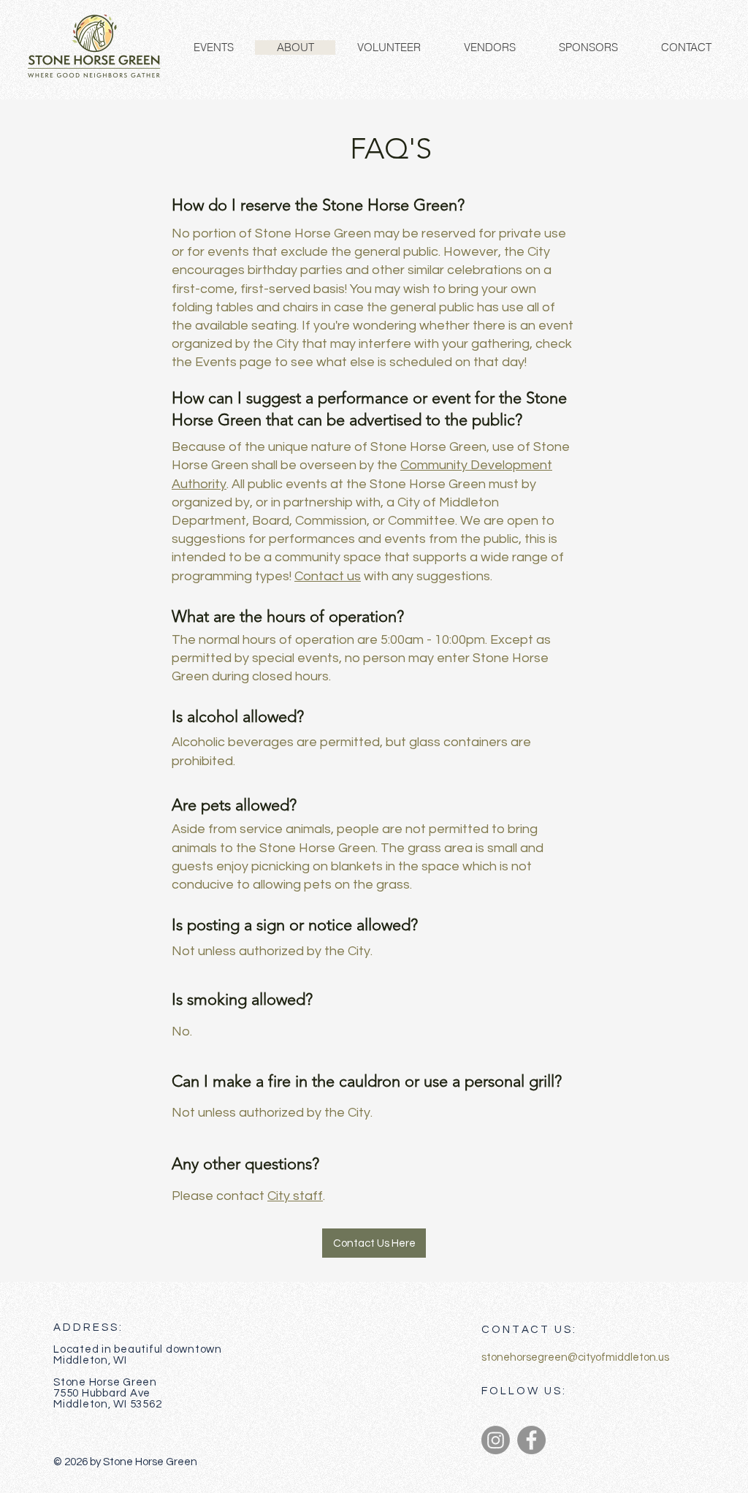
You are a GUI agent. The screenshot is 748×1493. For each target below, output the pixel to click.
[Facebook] (531, 1440)
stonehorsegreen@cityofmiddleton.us (575, 1357)
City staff (295, 1196)
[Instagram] (495, 1440)
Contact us (327, 576)
